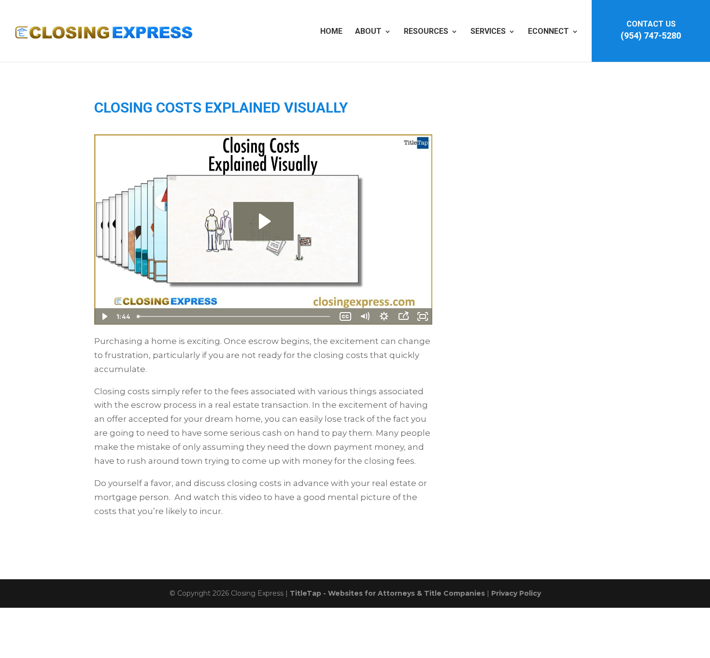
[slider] (234, 316)
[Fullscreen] (422, 316)
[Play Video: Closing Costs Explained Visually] (263, 221)
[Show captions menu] (345, 316)
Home (331, 31)
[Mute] (364, 316)
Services (488, 31)
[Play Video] (104, 316)
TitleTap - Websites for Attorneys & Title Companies (387, 593)
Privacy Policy (516, 593)
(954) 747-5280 (651, 35)
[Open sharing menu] (403, 316)
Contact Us (651, 24)
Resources (426, 31)
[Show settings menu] (384, 316)
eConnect (548, 31)
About (368, 31)
